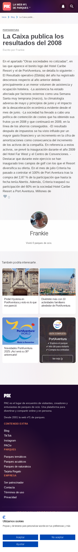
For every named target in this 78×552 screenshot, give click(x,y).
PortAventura (11, 30)
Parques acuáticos (15, 461)
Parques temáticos (15, 456)
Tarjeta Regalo (12, 471)
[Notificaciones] (63, 6)
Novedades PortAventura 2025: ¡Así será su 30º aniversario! (18, 351)
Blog (13, 17)
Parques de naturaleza (17, 466)
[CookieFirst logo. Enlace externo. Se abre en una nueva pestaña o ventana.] (4, 517)
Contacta (9, 487)
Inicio (4, 17)
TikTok (8, 435)
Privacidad (10, 497)
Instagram (10, 440)
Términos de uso (14, 492)
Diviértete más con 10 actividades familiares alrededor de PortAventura (55, 302)
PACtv (8, 445)
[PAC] (7, 6)
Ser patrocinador (14, 482)
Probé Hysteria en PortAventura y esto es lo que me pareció (20, 302)
